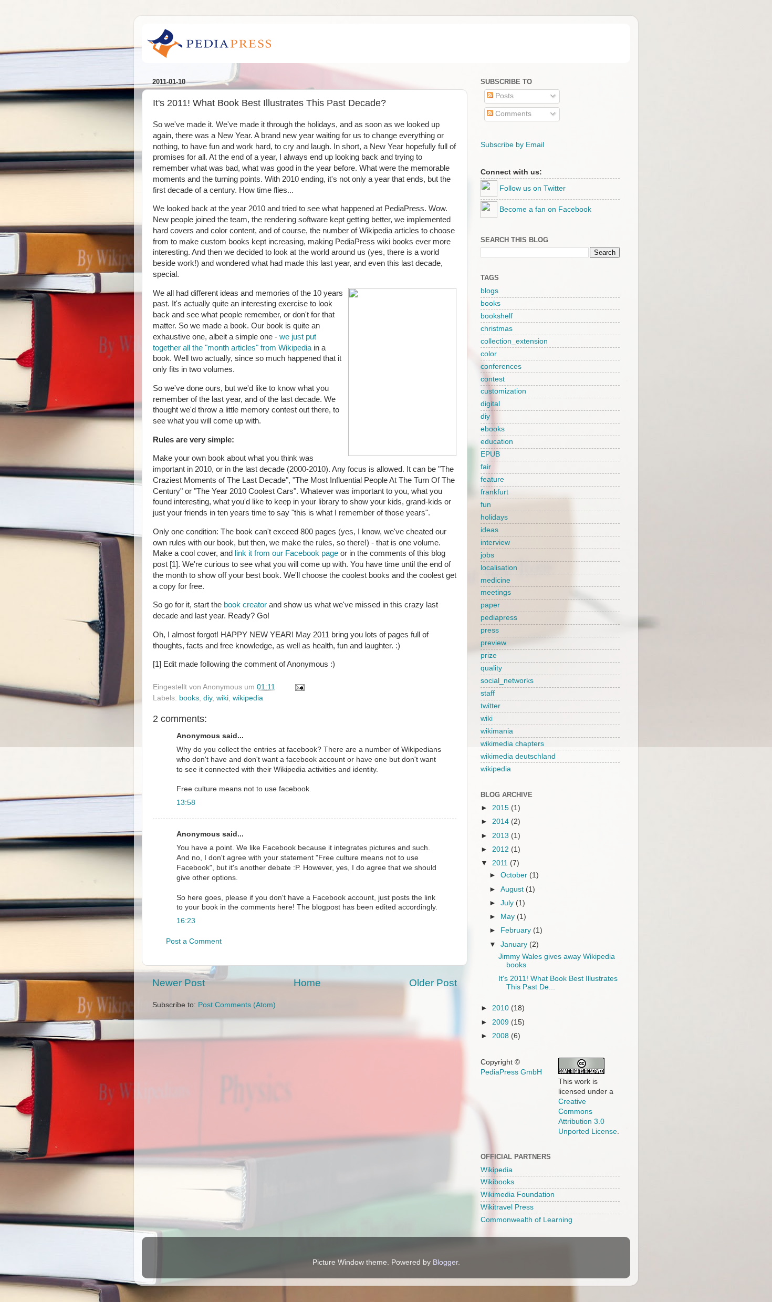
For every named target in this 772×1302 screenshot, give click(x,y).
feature (492, 479)
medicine (495, 580)
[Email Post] (298, 687)
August (513, 889)
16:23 (185, 921)
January (514, 944)
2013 (501, 836)
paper (490, 605)
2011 (501, 863)
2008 (501, 1036)
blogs (489, 291)
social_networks (507, 681)
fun (486, 505)
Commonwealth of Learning (526, 1220)
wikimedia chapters (512, 744)
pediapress (499, 618)
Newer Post (178, 982)
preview (493, 643)
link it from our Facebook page (286, 553)
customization (503, 391)
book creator (245, 605)
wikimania (497, 731)
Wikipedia (497, 1170)
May (508, 917)
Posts (503, 96)
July (508, 903)
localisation (499, 568)
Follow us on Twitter (532, 188)
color (489, 354)
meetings (496, 592)
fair (486, 467)
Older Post (433, 982)
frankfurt (494, 492)
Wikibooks (497, 1182)
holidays (494, 517)
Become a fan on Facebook (545, 209)
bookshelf (497, 316)
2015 (501, 808)
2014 (501, 821)
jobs (487, 555)
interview (495, 542)
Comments (512, 114)
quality (491, 668)
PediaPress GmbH (511, 1072)
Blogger (445, 1262)
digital (490, 404)
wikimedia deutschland (518, 756)
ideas (489, 530)
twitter (490, 706)
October (514, 875)
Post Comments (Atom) (237, 1005)
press (490, 630)
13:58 (185, 803)
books (189, 698)
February (516, 930)
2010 (501, 1008)
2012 (501, 849)
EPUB (490, 454)
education (497, 442)
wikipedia (248, 698)
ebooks (493, 429)
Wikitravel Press (507, 1207)
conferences (501, 366)
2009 (501, 1022)
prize (489, 655)
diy (207, 698)
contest (493, 379)
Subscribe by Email (512, 145)
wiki (222, 698)
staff (488, 693)
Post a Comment (194, 941)
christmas (497, 329)
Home (307, 982)
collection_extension (514, 341)
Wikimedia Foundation (518, 1194)
